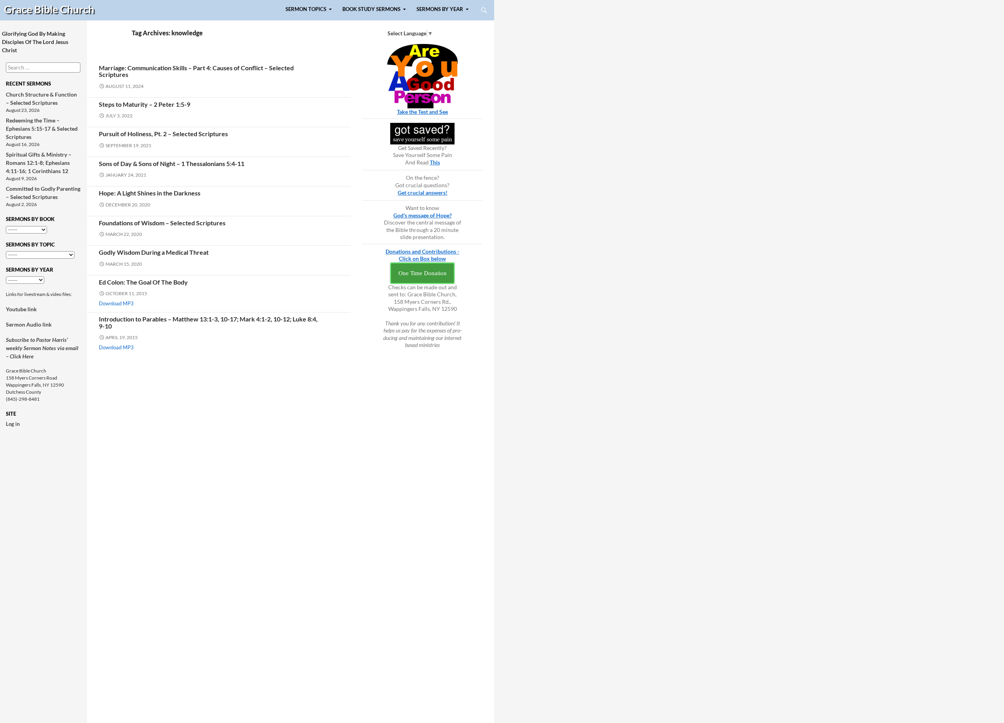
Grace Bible (49, 9)
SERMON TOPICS (306, 9)
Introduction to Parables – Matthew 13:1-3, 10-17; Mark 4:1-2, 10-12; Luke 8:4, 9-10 (208, 322)
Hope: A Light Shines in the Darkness (149, 193)
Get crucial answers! (422, 192)
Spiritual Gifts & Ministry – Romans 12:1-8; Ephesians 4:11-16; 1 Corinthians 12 (38, 162)
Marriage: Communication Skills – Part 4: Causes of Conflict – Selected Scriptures (196, 71)
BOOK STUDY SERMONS (371, 9)
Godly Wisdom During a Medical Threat (154, 252)
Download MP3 (116, 303)
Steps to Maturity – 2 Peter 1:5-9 (144, 104)
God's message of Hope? (422, 215)
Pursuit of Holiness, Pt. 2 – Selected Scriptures (163, 133)
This (435, 162)
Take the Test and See (422, 111)
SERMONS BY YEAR (440, 9)
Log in (13, 424)
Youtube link (21, 309)
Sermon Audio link (29, 324)
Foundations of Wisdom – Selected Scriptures (162, 222)
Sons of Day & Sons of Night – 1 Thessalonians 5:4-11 (171, 163)
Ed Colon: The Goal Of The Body (143, 282)
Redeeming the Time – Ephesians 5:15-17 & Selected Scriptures (42, 128)
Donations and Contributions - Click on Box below (422, 255)
